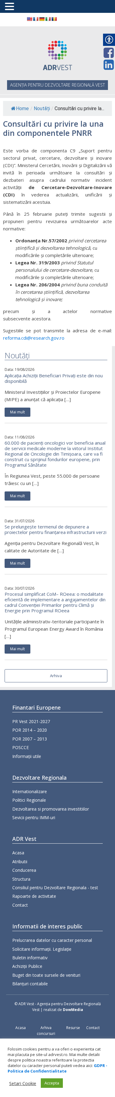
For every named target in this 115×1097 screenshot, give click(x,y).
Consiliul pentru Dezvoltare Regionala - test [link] (55, 887)
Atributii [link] (19, 861)
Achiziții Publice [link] (27, 966)
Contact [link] (20, 905)
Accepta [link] (51, 1083)
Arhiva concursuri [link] (46, 1030)
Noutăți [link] (42, 108)
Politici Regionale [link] (29, 800)
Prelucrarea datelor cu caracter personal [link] (52, 940)
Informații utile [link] (26, 756)
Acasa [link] (18, 853)
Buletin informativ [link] (30, 958)
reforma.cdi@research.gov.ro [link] (33, 338)
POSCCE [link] (20, 747)
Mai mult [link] (17, 412)
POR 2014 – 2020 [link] (29, 730)
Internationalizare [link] (29, 791)
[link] (29, 19)
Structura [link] (21, 879)
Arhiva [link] (56, 675)
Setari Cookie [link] (22, 1083)
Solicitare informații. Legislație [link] (41, 949)
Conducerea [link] (24, 870)
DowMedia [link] (73, 1009)
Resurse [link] (73, 1027)
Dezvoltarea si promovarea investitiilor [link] (50, 809)
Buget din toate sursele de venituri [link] (46, 975)
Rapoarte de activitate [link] (34, 896)
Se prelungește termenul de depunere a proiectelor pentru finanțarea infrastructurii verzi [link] (55, 529)
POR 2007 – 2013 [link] (29, 739)
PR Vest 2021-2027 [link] (31, 721)
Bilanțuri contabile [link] (30, 984)
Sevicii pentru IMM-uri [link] (33, 817)
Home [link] (22, 108)
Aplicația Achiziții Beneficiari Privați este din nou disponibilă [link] (54, 378)
